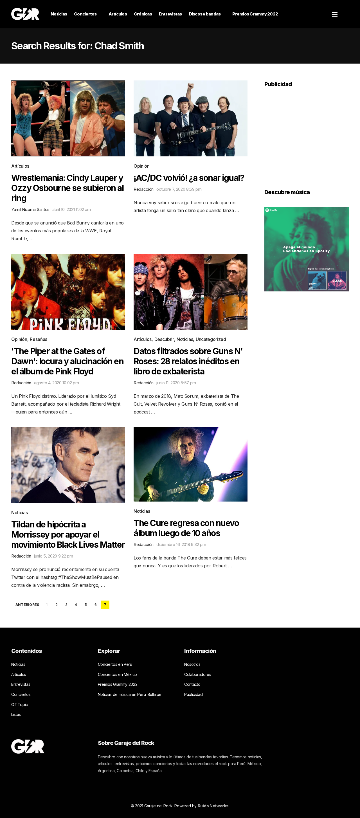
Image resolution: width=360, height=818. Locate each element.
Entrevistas (170, 14)
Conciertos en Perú (115, 664)
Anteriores (27, 604)
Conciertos (85, 14)
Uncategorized (211, 339)
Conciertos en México (117, 674)
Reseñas (38, 339)
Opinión (142, 166)
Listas (16, 714)
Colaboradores (197, 674)
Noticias (59, 14)
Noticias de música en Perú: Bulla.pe (129, 694)
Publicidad (193, 694)
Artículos (118, 14)
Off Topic (19, 704)
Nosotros (192, 664)
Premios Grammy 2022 (255, 14)
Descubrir (164, 339)
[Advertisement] (306, 134)
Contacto (192, 684)
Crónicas (143, 14)
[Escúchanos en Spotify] (306, 248)
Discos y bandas (205, 14)
